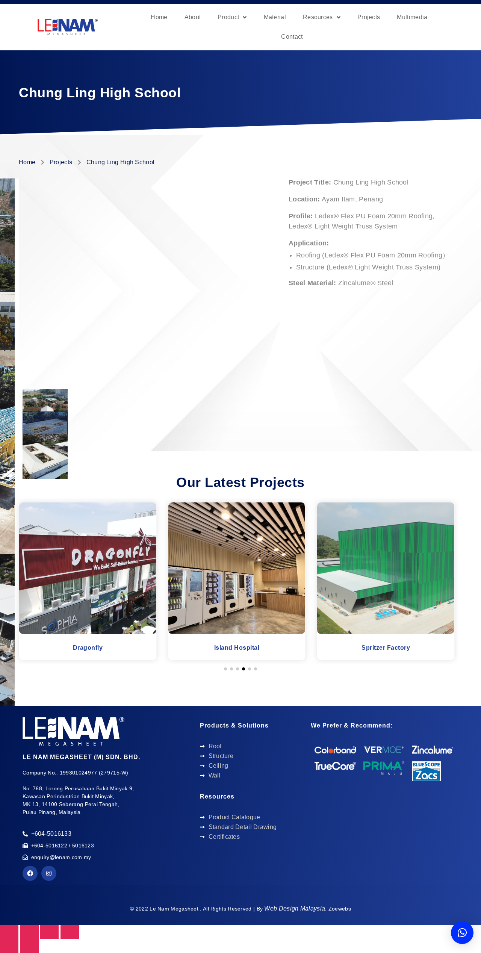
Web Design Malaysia (294, 908)
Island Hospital (237, 647)
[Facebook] (30, 873)
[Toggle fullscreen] (49, 932)
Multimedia (412, 17)
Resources (318, 17)
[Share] (29, 932)
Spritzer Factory (386, 647)
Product (228, 17)
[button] (225, 668)
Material (275, 17)
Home (159, 17)
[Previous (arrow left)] (9, 946)
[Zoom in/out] (70, 932)
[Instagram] (48, 873)
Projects (368, 17)
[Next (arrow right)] (29, 946)
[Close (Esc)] (9, 932)
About (193, 17)
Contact (292, 36)
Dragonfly (88, 647)
